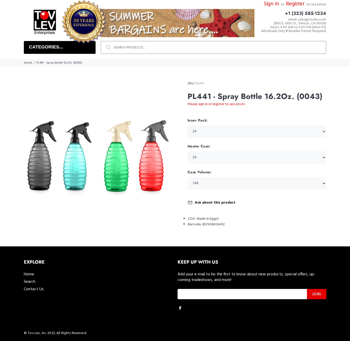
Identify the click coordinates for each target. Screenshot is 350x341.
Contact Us (34, 289)
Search (29, 281)
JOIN (316, 294)
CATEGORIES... (46, 46)
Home (28, 62)
